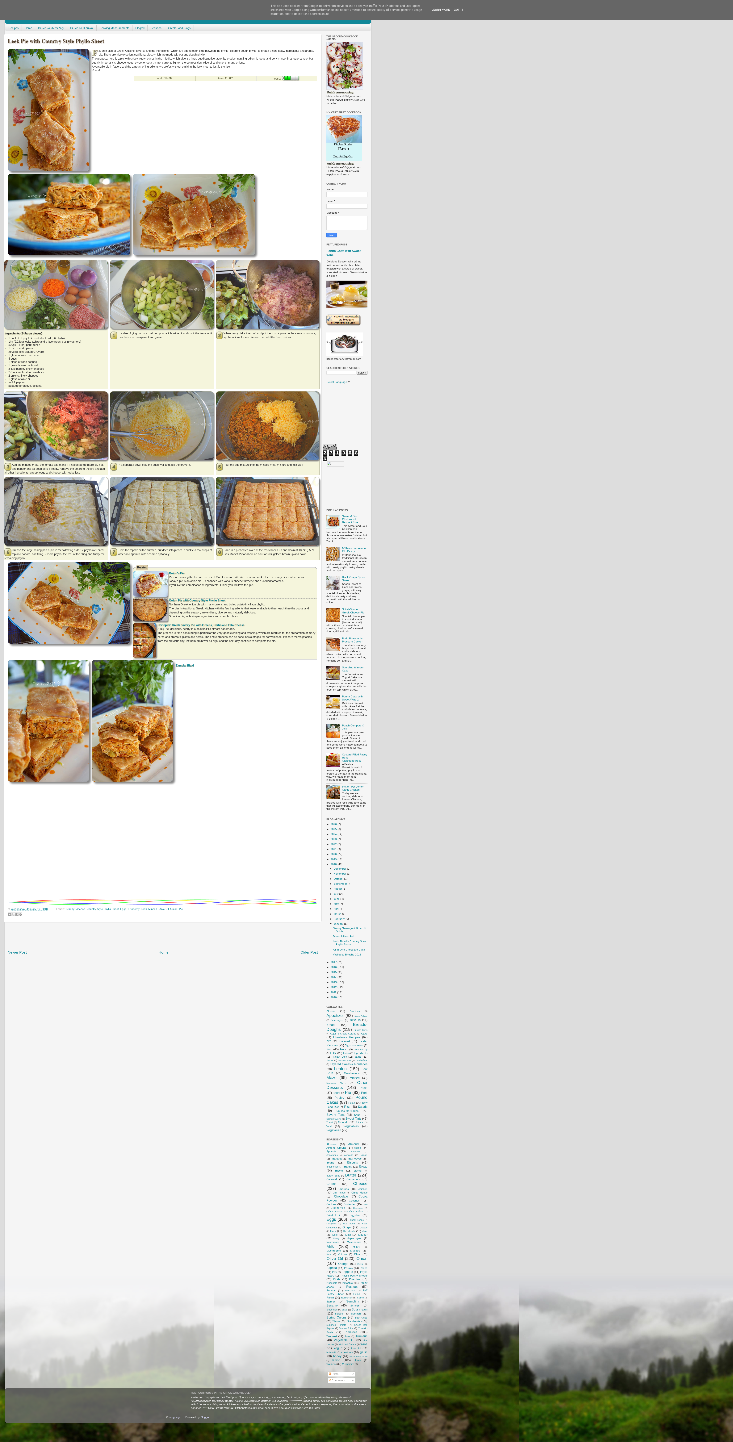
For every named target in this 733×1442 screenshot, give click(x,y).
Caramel (331, 1179)
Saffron (360, 1298)
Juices (329, 1060)
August (338, 888)
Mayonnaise (354, 1242)
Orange (343, 1263)
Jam (364, 1231)
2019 (334, 859)
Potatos (331, 1290)
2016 (334, 967)
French (344, 1049)
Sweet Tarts (353, 1118)
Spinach (356, 1313)
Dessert (344, 1041)
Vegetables (351, 1126)
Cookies (331, 1204)
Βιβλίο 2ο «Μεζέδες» (51, 28)
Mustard (355, 1250)
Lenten (340, 1068)
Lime (348, 1234)
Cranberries (338, 1207)
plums (357, 1360)
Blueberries (332, 1166)
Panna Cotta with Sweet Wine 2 (352, 698)
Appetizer (335, 1015)
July (336, 893)
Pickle (336, 1279)
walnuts (331, 1364)
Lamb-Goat (361, 1060)
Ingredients (360, 1053)
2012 (334, 987)
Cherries (343, 1189)
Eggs (123, 909)
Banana (337, 1158)
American (355, 1011)
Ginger (347, 1227)
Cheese (80, 909)
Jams (358, 1056)
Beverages (336, 1020)
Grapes (363, 1227)
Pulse (351, 1102)
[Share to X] (13, 914)
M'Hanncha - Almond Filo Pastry (354, 550)
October (339, 878)
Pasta (363, 1087)
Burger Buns (360, 1030)
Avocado (348, 1155)
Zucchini (356, 1348)
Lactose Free (344, 1060)
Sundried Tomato (336, 1325)
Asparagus (332, 1155)
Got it (458, 9)
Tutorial (359, 1122)
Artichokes (355, 1151)
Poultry (339, 1097)
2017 (334, 962)
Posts (334, 1374)
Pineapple (331, 1283)
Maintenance (352, 1073)
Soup (357, 1115)
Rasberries (347, 1297)
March (338, 914)
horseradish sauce (358, 1356)
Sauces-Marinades (347, 1111)
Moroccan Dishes (336, 1083)
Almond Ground (336, 1147)
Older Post (309, 952)
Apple (357, 1147)
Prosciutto (350, 1290)
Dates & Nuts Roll (343, 936)
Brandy (70, 909)
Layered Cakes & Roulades (348, 1064)
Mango (336, 1238)
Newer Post (17, 952)
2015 (334, 972)
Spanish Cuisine (333, 1119)
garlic (363, 1352)
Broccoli (358, 1170)
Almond (353, 1144)
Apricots (331, 1151)
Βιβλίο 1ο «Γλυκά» (82, 28)
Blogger (205, 1417)
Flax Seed (349, 1223)
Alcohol (330, 1011)
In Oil (333, 1053)
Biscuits (355, 1020)
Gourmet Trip (360, 1049)
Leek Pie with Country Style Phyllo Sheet (349, 943)
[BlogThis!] (9, 914)
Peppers (347, 1271)
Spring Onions (336, 1317)
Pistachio (347, 1282)
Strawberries (354, 1321)
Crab (365, 1204)
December (340, 868)
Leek (144, 909)
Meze (331, 1077)
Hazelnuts (349, 1231)
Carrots (331, 1183)
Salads (362, 1106)
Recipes (13, 28)
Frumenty (133, 909)
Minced (152, 909)
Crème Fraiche (334, 1211)
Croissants (358, 1208)
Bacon (363, 1155)
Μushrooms (348, 1364)
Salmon (331, 1301)
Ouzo (360, 1264)
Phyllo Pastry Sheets (355, 1275)
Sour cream (359, 1309)
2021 (334, 849)
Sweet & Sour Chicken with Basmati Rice (350, 519)
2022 (334, 844)
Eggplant (355, 1215)
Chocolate (341, 1196)
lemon (336, 1360)
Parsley (348, 1268)
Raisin (330, 1297)
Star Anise (361, 1317)
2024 (334, 834)
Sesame (332, 1305)
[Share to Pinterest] (20, 914)
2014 (334, 977)
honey (337, 1356)
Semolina (352, 1301)
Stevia (336, 1321)
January (339, 923)
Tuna (347, 1336)
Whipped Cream (347, 1344)
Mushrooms (333, 1250)
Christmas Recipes (346, 1037)
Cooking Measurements (114, 28)
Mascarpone (332, 1242)
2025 (334, 829)
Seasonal (156, 28)
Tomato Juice (346, 1328)
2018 (334, 864)
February (340, 918)
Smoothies (331, 1309)
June (337, 898)
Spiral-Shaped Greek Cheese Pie (353, 611)
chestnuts (347, 1352)
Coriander (350, 1204)
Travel (329, 1122)
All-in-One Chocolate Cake (349, 949)
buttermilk (331, 1352)
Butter (350, 1175)
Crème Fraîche (355, 1211)
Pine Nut (355, 1279)
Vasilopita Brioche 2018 (347, 954)
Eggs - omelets (354, 1045)
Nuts (328, 1254)
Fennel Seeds (356, 1220)
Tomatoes (350, 1332)
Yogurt (337, 1348)
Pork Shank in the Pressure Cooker (352, 640)
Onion (174, 909)
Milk (330, 1246)
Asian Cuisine (360, 1016)
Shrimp (354, 1305)
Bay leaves (355, 1158)
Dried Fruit (333, 1215)
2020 (334, 854)
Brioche (339, 1170)
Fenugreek (331, 1224)
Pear (334, 1272)
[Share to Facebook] (17, 914)
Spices (339, 1313)
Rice (347, 1106)
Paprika (331, 1267)
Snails (344, 1310)
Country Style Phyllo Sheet (103, 909)
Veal (329, 1126)
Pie (181, 909)
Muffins (356, 1247)
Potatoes (352, 1286)
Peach (363, 1268)
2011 (334, 992)
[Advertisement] (161, 93)
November (340, 873)
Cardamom (353, 1179)
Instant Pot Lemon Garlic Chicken (353, 788)
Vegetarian (333, 1130)
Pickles (336, 1093)
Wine (363, 1344)
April (337, 908)
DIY (328, 1041)
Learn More (441, 9)
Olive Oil (164, 909)
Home (28, 28)
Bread (330, 1024)
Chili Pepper (339, 1192)
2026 (334, 824)
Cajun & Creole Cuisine (343, 1033)
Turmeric (361, 1336)
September (341, 883)
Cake (364, 1033)
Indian (346, 1053)
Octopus (342, 1254)
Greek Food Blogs (179, 28)
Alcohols (331, 1144)
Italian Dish (340, 1056)
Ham (333, 1231)
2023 (334, 839)
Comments (338, 1380)
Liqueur (362, 1234)
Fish (329, 1049)
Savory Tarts (335, 1114)
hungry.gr (174, 1417)
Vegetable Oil (344, 1340)
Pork (364, 1092)
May (337, 903)
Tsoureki (343, 1122)
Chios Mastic (359, 1192)
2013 (334, 982)
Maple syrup (354, 1238)
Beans (330, 1162)
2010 (334, 997)
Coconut (354, 1200)
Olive (357, 1254)
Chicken (362, 1189)
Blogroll (140, 28)
